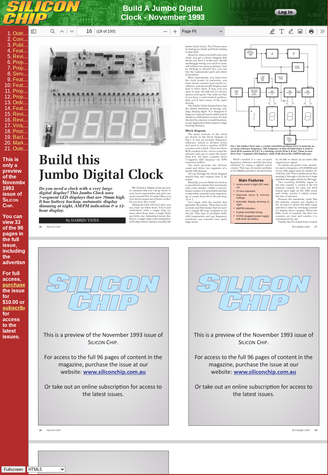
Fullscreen (13, 469)
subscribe (15, 308)
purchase (14, 285)
